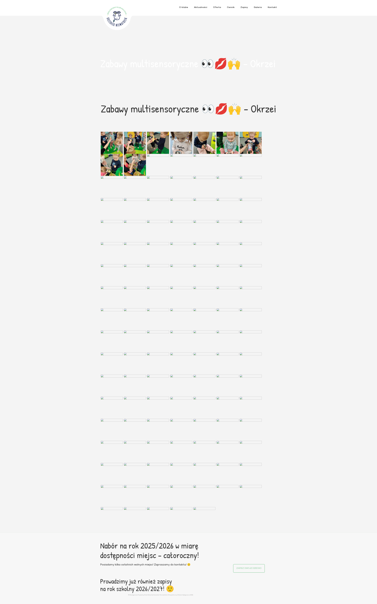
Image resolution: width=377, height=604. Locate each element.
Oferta (217, 7)
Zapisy (244, 7)
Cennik (231, 7)
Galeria (258, 7)
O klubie (183, 7)
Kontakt (272, 7)
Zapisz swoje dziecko (249, 568)
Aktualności (200, 7)
